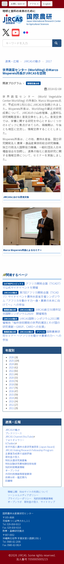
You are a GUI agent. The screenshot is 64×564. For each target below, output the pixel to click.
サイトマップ (48, 501)
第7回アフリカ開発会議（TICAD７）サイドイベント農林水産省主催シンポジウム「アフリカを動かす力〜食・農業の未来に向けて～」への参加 (31, 298)
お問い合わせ (18, 3)
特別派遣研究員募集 (16, 460)
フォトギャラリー (14, 440)
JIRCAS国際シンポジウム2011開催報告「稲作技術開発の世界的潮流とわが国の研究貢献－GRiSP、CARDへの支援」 (31, 322)
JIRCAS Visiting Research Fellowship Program (29, 450)
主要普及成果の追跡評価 (18, 453)
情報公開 (12, 491)
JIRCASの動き (32, 61)
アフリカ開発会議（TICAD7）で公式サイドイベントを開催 (32, 285)
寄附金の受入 (12, 457)
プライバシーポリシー (20, 498)
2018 (11, 384)
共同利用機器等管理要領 (18, 474)
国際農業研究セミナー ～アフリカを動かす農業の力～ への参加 (32, 335)
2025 (11, 360)
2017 (49, 61)
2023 (11, 367)
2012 (11, 404)
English (47, 3)
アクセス (34, 3)
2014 (11, 398)
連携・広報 (12, 61)
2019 (11, 381)
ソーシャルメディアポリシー (23, 495)
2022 (11, 370)
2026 (11, 357)
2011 (11, 408)
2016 (11, 391)
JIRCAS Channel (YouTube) (19, 436)
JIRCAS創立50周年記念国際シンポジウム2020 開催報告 (32, 311)
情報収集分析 (33, 83)
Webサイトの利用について (33, 491)
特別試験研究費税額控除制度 (20, 463)
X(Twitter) (10, 443)
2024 (11, 364)
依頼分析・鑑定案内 (16, 477)
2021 (11, 374)
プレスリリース (13, 433)
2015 (11, 394)
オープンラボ (12, 470)
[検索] (56, 43)
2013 (11, 401)
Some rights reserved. (41, 555)
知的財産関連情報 (14, 467)
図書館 (8, 480)
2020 (11, 377)
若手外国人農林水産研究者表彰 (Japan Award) (30, 446)
